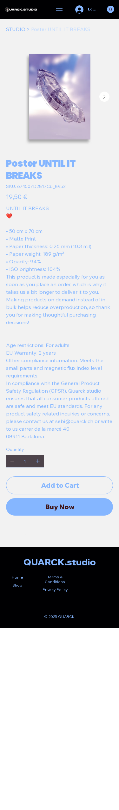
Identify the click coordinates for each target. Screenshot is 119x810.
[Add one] (37, 461)
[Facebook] (17, 534)
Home (17, 577)
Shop (17, 585)
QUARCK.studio (59, 562)
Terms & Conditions (55, 579)
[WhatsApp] (9, 534)
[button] (110, 9)
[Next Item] (104, 97)
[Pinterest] (24, 534)
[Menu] (59, 9)
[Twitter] (32, 534)
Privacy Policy (55, 589)
